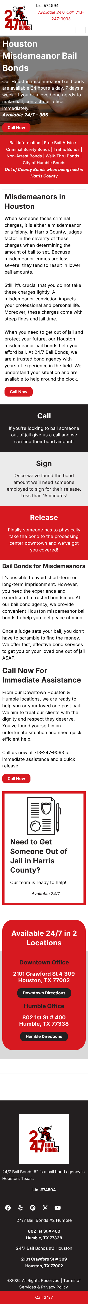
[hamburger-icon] (81, 30)
